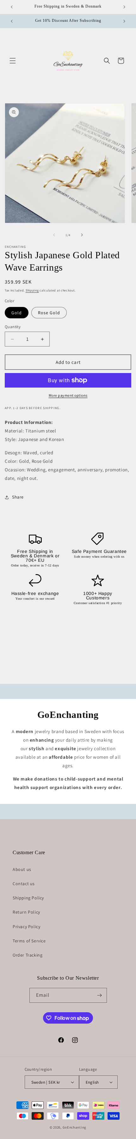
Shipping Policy (28, 898)
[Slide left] (54, 235)
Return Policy (26, 912)
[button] (13, 61)
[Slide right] (82, 235)
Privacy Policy (26, 926)
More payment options (68, 395)
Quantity (13, 326)
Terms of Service (29, 941)
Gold (16, 312)
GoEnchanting (74, 1127)
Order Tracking (27, 955)
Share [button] (18, 497)
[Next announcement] (124, 7)
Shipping (32, 290)
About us (22, 869)
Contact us (24, 883)
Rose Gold (49, 312)
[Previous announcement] (12, 7)
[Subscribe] (100, 995)
